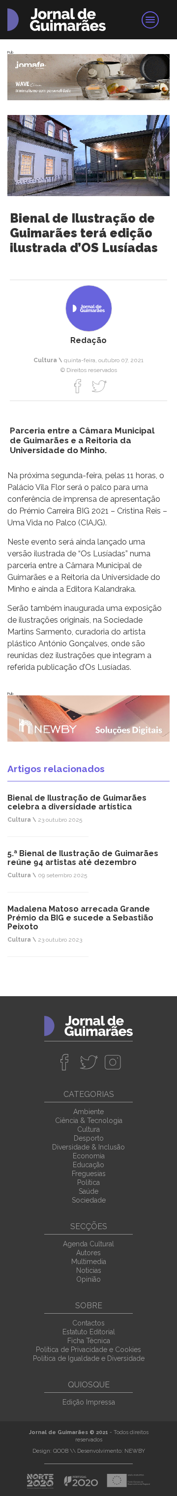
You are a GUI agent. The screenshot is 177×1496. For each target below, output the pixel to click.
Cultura (88, 1129)
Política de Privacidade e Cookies (88, 1349)
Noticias (88, 1270)
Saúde (88, 1191)
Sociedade (89, 1200)
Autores (88, 1253)
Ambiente (88, 1112)
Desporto (89, 1138)
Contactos (88, 1323)
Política (88, 1182)
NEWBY (134, 1451)
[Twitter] (99, 386)
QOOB (60, 1451)
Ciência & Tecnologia (88, 1120)
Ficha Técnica (88, 1341)
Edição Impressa (88, 1402)
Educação (88, 1165)
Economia (89, 1156)
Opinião (88, 1279)
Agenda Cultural (88, 1244)
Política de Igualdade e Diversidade (89, 1358)
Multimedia (88, 1262)
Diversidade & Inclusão (88, 1147)
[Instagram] (113, 1062)
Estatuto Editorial (88, 1332)
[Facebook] (78, 386)
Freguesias (89, 1174)
